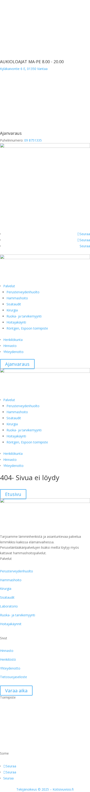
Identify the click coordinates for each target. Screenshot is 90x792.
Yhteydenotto (13, 352)
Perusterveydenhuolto (22, 292)
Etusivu (13, 494)
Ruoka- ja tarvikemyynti (24, 316)
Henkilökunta (13, 339)
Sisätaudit (13, 304)
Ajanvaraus (17, 364)
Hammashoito (17, 298)
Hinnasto (10, 345)
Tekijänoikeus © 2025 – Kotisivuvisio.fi (45, 789)
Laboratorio (9, 606)
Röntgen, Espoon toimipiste (27, 328)
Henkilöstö (8, 659)
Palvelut (9, 286)
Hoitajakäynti (16, 322)
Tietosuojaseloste (13, 677)
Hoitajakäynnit (10, 624)
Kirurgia (12, 310)
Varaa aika (16, 690)
